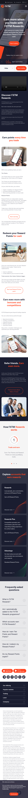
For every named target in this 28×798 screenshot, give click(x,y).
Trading (5, 693)
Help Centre (10, 2)
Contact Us (18, 2)
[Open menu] (26, 6)
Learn (5, 697)
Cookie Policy (5, 789)
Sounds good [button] (14, 794)
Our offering (7, 685)
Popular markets (8, 689)
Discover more (8, 510)
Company (6, 702)
